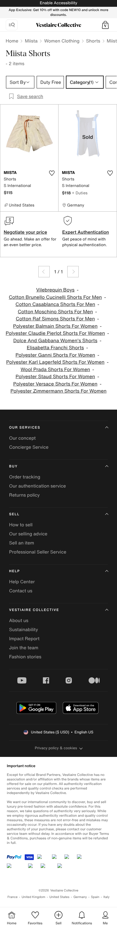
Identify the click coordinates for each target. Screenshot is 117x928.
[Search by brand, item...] (12, 25)
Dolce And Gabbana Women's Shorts (55, 340)
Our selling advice (28, 533)
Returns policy (24, 494)
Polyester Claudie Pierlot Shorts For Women (55, 333)
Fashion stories (25, 656)
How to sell (21, 524)
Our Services (24, 427)
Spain (95, 897)
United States (59, 897)
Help (14, 571)
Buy (13, 466)
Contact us (20, 590)
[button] (105, 25)
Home (12, 40)
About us (18, 620)
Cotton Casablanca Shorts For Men (55, 304)
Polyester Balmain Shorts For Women (55, 326)
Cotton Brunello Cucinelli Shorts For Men (55, 297)
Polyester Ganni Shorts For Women (55, 355)
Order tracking (24, 476)
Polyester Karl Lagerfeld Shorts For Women (55, 362)
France (12, 897)
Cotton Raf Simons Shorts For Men (55, 318)
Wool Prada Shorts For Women (55, 369)
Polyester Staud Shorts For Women (55, 376)
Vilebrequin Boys (55, 289)
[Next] (73, 271)
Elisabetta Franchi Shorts (55, 347)
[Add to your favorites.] (51, 173)
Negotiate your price (25, 232)
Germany (80, 897)
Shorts (93, 40)
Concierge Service (29, 447)
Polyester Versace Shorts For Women (55, 384)
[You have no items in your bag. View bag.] (105, 25)
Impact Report (24, 638)
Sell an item (21, 542)
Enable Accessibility (58, 3)
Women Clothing (62, 40)
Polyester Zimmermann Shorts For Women (58, 391)
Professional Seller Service (37, 551)
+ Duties (79, 193)
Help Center (22, 581)
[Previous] (44, 271)
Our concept (22, 438)
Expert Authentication (85, 232)
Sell (14, 514)
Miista (31, 40)
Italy (106, 897)
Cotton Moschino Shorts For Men (55, 311)
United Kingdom (33, 897)
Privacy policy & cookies (56, 748)
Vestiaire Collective (34, 610)
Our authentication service (37, 485)
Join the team (23, 647)
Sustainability (23, 629)
